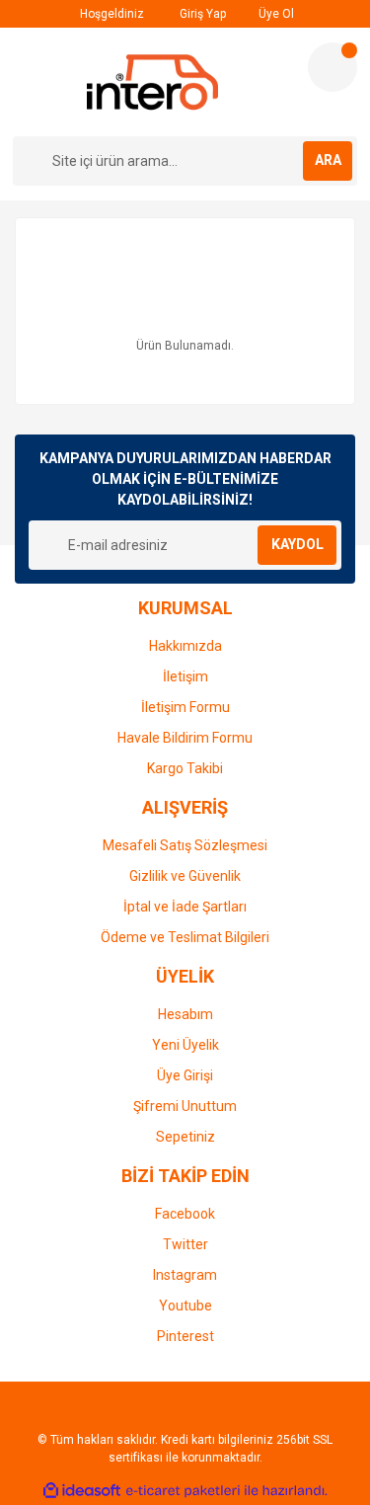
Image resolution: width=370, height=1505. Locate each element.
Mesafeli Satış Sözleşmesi (185, 845)
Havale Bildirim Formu (185, 738)
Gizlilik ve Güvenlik (185, 876)
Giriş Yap (201, 14)
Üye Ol (275, 14)
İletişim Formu (185, 707)
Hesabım (185, 1014)
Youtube (185, 1305)
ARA (328, 160)
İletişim (185, 676)
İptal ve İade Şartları (185, 906)
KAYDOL (297, 544)
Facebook (185, 1214)
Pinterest (185, 1336)
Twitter (185, 1244)
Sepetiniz (185, 1137)
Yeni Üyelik (185, 1045)
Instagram (185, 1275)
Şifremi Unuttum (185, 1106)
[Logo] (152, 81)
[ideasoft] (81, 1490)
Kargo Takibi (185, 768)
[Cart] (332, 67)
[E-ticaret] (183, 1491)
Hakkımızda (185, 646)
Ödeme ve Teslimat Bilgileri (185, 937)
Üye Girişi (185, 1075)
